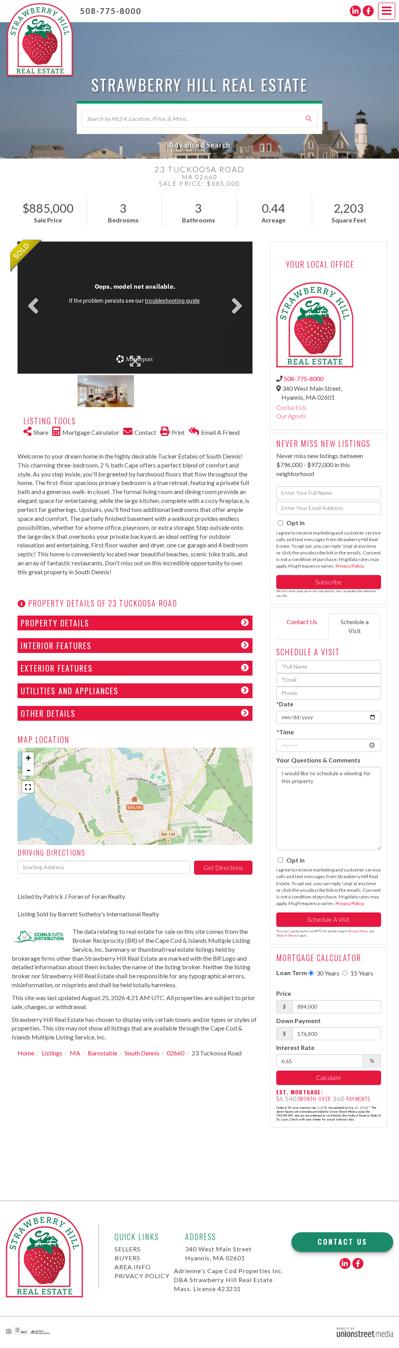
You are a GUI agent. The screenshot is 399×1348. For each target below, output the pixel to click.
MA (75, 1053)
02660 (175, 1053)
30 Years (327, 973)
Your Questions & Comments (318, 760)
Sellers (128, 1249)
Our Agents (291, 416)
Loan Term (291, 972)
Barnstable (102, 1053)
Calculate (328, 1077)
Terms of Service (287, 935)
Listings (52, 1053)
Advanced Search (199, 145)
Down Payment (298, 1020)
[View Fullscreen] (28, 787)
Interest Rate (295, 1047)
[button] (308, 118)
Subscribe (328, 582)
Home (26, 1053)
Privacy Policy (349, 566)
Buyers (127, 1258)
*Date (284, 704)
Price (283, 993)
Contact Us (291, 407)
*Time (285, 732)
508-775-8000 (110, 11)
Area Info (133, 1266)
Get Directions (223, 867)
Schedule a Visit (355, 626)
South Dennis (142, 1053)
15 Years (361, 973)
